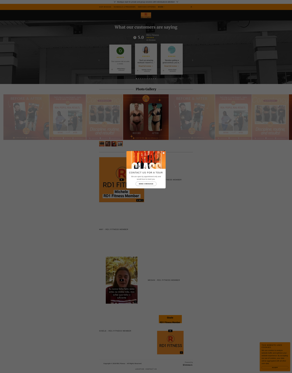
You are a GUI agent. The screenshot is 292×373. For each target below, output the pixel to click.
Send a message (146, 184)
